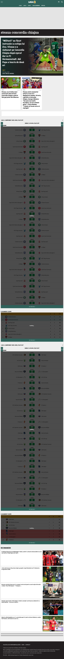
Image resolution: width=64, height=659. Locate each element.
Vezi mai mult (32, 306)
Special (43, 5)
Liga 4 (29, 5)
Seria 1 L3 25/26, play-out (32, 348)
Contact (27, 644)
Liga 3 (24, 5)
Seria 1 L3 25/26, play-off (32, 123)
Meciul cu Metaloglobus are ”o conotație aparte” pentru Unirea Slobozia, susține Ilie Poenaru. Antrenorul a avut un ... (21, 617)
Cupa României (36, 5)
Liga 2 (20, 5)
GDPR (23, 644)
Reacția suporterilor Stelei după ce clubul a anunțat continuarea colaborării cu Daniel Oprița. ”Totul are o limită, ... (21, 601)
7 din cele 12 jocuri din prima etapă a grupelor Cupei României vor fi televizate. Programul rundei (21, 568)
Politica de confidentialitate (11, 644)
